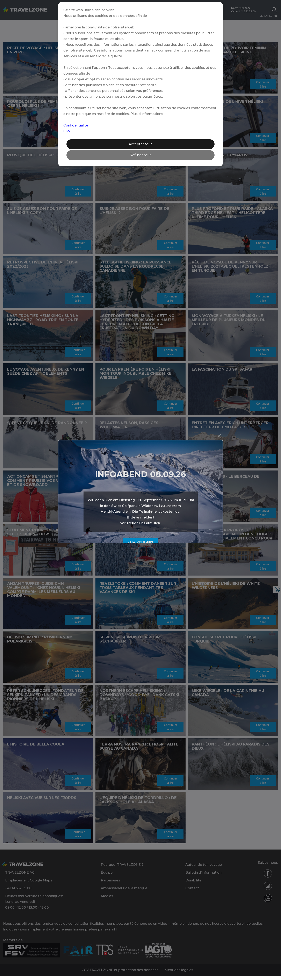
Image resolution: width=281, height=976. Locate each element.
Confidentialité (75, 125)
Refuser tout (140, 155)
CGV (66, 131)
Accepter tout (140, 144)
